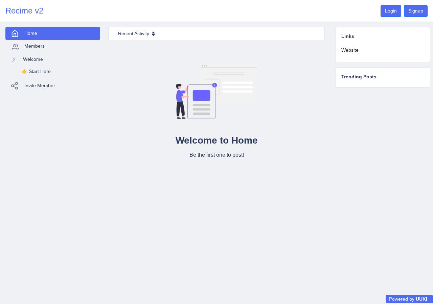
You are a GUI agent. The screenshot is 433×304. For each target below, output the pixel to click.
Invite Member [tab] (39, 85)
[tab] (383, 50)
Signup (415, 11)
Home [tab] (30, 33)
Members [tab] (34, 46)
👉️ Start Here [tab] (36, 71)
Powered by (408, 299)
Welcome (33, 59)
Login (391, 11)
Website (350, 50)
